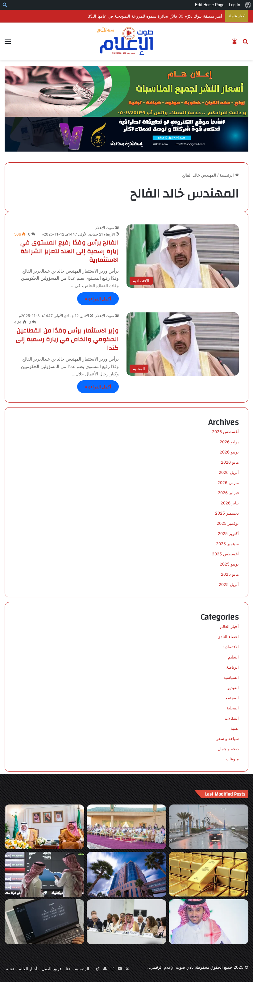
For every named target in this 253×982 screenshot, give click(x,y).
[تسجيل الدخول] (234, 43)
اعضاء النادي (228, 636)
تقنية (235, 728)
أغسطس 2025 (225, 553)
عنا (68, 968)
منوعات (232, 758)
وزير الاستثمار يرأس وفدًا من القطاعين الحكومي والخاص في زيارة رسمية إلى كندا (67, 339)
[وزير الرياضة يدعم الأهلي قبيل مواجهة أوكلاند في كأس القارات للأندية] (208, 921)
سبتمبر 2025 (227, 543)
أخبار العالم (229, 626)
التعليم (233, 656)
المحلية (233, 707)
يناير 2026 (230, 502)
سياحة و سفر (227, 738)
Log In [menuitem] (234, 4)
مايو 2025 (230, 574)
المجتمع (232, 697)
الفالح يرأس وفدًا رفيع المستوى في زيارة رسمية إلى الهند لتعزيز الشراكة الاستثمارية (69, 251)
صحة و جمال (228, 748)
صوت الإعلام (104, 227)
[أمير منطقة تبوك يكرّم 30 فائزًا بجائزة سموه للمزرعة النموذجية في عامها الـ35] (126, 827)
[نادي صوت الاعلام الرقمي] (126, 41)
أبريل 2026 (229, 472)
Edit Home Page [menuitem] (209, 4)
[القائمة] (8, 43)
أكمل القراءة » (98, 298)
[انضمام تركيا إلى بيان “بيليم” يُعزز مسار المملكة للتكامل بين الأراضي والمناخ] (126, 921)
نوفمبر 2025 (228, 523)
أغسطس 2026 (225, 431)
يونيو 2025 (229, 564)
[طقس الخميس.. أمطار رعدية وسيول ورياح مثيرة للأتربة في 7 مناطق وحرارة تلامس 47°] (208, 827)
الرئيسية (227, 175)
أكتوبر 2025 (228, 533)
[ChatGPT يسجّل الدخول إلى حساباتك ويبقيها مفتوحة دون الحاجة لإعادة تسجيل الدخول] (44, 921)
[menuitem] (247, 5)
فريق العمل (51, 968)
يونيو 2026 (229, 451)
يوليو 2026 (229, 441)
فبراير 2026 (228, 492)
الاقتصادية (230, 646)
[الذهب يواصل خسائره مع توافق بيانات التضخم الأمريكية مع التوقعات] (208, 874)
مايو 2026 (230, 462)
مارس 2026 (228, 482)
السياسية (231, 677)
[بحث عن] (245, 43)
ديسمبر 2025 (227, 513)
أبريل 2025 (229, 584)
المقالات (232, 718)
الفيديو (233, 687)
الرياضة (232, 667)
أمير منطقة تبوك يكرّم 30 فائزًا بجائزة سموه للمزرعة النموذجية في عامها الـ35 (155, 16)
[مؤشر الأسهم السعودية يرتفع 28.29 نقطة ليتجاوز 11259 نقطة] (44, 874)
